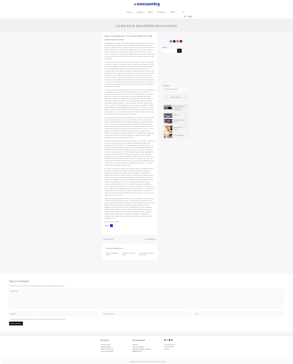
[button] (132, 12)
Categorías (166, 85)
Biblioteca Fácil (137, 351)
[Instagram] (191, 16)
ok (179, 51)
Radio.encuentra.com (107, 349)
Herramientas (161, 12)
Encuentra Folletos (138, 347)
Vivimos (150, 12)
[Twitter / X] (167, 340)
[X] (187, 16)
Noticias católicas (106, 347)
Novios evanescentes (178, 135)
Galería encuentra (169, 344)
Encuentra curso (106, 344)
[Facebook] (184, 16)
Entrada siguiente (151, 239)
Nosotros (167, 349)
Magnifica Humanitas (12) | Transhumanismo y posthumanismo (179, 107)
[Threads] (189, 16)
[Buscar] (184, 12)
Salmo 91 (175, 115)
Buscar (165, 47)
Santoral (135, 344)
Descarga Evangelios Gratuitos (142, 349)
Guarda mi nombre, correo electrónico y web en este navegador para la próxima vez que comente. (38, 319)
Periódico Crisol (169, 347)
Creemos (129, 12)
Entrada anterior (108, 239)
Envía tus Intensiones (107, 351)
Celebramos (139, 12)
